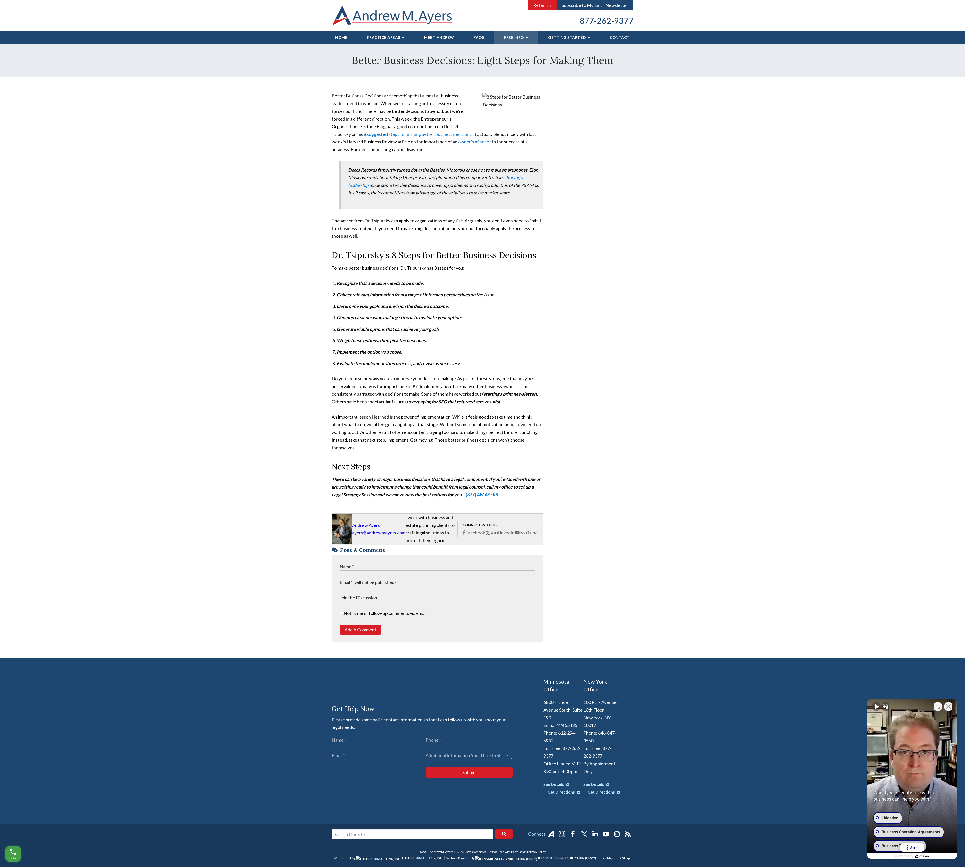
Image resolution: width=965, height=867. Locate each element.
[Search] (504, 834)
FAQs (479, 37)
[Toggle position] (938, 706)
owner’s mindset (474, 141)
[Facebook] (573, 834)
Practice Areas (384, 37)
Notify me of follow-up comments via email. (385, 613)
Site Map (607, 858)
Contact (620, 37)
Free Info (514, 37)
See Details (554, 784)
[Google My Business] (562, 834)
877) (472, 494)
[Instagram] (617, 834)
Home (341, 37)
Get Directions (562, 792)
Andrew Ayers (366, 525)
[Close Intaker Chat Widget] (948, 706)
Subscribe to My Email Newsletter (595, 5)
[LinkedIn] (595, 834)
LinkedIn (506, 532)
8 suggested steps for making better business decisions (417, 134)
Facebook (475, 532)
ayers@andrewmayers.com (378, 532)
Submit (469, 772)
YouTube (529, 532)
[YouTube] (606, 834)
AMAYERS (487, 494)
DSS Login (625, 858)
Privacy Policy (536, 852)
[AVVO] (551, 834)
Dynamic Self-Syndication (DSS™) (566, 858)
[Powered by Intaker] (922, 856)
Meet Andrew (439, 37)
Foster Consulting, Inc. (422, 858)
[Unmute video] (876, 706)
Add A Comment (360, 629)
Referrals (542, 5)
